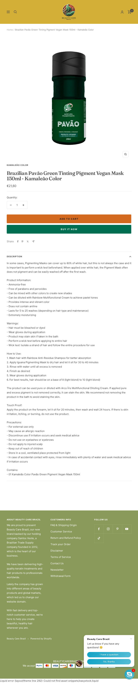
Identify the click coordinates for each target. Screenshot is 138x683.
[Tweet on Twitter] (27, 241)
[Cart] (129, 12)
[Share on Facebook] (18, 241)
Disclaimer (56, 550)
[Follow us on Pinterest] (117, 529)
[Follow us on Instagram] (108, 529)
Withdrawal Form (60, 576)
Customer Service (61, 531)
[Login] (122, 12)
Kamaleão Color (17, 165)
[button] (129, 674)
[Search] (15, 11)
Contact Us (57, 563)
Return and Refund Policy (65, 537)
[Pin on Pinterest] (22, 241)
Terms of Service (60, 557)
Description (14, 256)
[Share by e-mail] (33, 241)
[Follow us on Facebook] (99, 529)
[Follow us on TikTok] (99, 538)
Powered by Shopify (41, 638)
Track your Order (60, 544)
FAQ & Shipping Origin (63, 525)
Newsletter (57, 569)
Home (10, 29)
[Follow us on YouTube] (126, 529)
